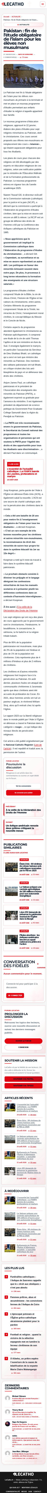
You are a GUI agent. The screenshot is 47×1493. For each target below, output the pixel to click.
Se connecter (15, 995)
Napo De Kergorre (25, 54)
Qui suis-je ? (15, 1488)
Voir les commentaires (23, 786)
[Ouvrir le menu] (42, 4)
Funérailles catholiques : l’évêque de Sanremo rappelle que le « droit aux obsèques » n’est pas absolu (25, 1282)
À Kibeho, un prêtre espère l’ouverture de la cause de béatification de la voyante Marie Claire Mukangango (24, 1363)
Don (30, 1491)
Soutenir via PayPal (23, 1079)
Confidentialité (13, 1491)
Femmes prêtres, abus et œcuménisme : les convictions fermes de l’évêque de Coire (26, 1301)
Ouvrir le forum (23, 1041)
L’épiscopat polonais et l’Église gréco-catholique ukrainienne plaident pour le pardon (24, 1319)
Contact (37, 1491)
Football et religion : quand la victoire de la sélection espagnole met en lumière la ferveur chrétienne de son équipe (25, 1341)
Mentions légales (30, 1488)
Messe (24, 1491)
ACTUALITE (16, 17)
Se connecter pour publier (24, 792)
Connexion (23, 1047)
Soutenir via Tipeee (23, 1086)
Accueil (6, 17)
